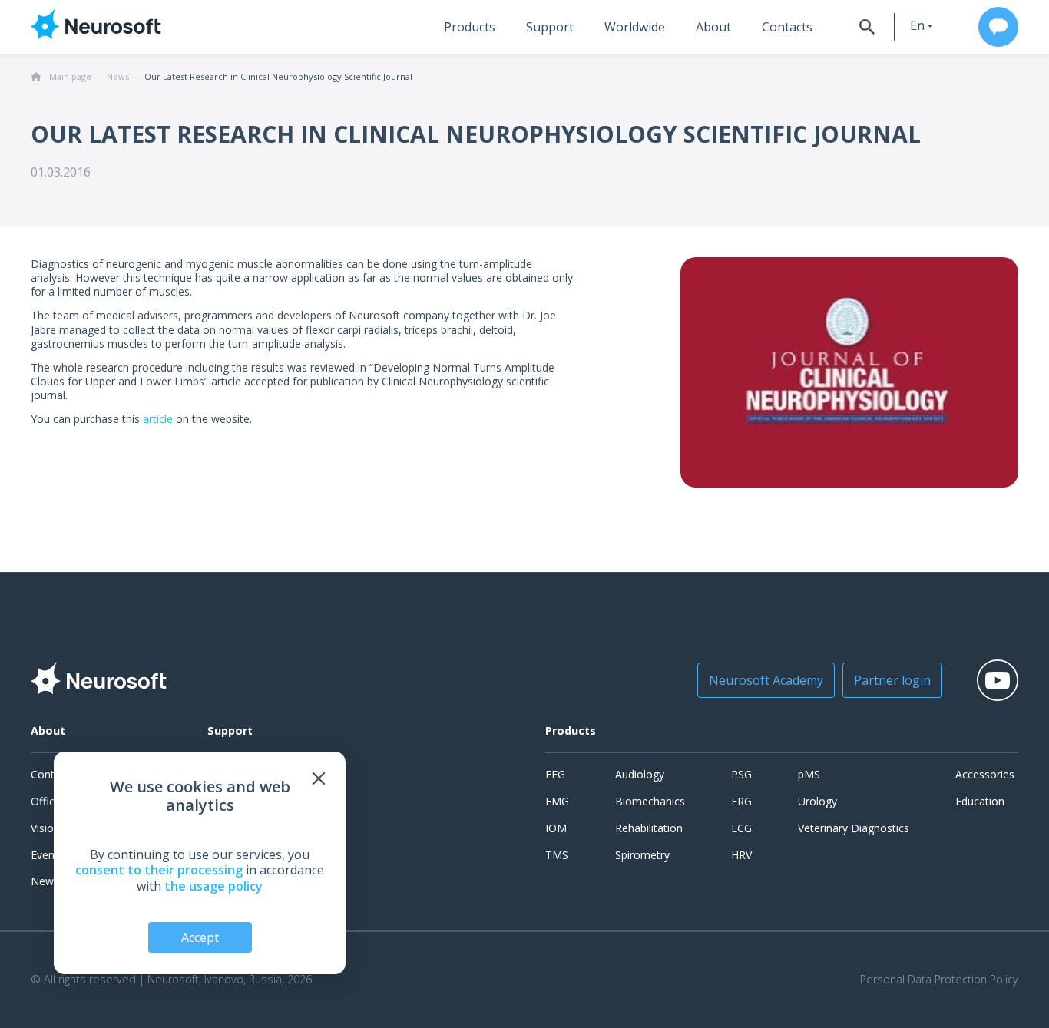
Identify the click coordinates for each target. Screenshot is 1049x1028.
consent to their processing (159, 869)
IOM (556, 828)
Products (469, 26)
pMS (809, 774)
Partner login (892, 680)
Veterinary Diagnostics (853, 828)
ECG (741, 828)
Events (47, 855)
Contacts (787, 26)
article (158, 419)
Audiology (639, 774)
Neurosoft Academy (766, 680)
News (45, 881)
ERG (741, 801)
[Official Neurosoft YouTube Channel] (997, 680)
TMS (556, 855)
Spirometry (642, 855)
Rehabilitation (649, 828)
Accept (200, 937)
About (713, 26)
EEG (555, 774)
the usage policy (213, 886)
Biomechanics (650, 801)
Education (979, 801)
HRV (741, 855)
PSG (741, 774)
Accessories (984, 774)
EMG (557, 801)
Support (550, 26)
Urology (817, 801)
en (917, 25)
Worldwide (634, 26)
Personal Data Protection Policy (939, 980)
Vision (45, 828)
